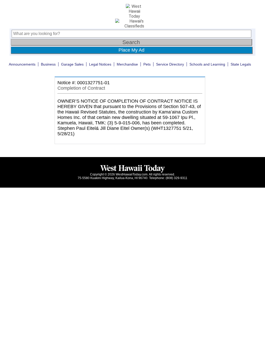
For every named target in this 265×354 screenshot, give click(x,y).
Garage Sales (72, 64)
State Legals (241, 64)
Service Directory (170, 64)
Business (48, 64)
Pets (147, 64)
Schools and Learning (207, 64)
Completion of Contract (81, 88)
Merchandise (127, 64)
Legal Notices (100, 64)
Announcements (22, 64)
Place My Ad (131, 50)
